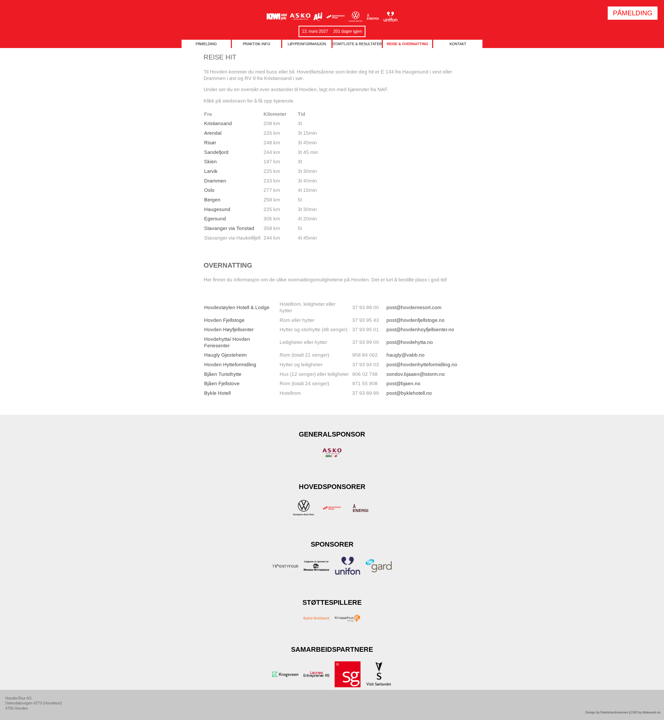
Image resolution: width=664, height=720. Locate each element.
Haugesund (217, 209)
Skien (210, 161)
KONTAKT (457, 44)
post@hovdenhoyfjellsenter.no (420, 329)
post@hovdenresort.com (413, 307)
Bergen (212, 199)
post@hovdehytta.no (409, 342)
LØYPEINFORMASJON (307, 44)
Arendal (213, 133)
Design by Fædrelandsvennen (606, 712)
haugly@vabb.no (405, 355)
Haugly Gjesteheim (225, 355)
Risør (210, 142)
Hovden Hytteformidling (230, 364)
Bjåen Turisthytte (222, 374)
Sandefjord (216, 152)
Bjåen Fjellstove (222, 383)
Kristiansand (218, 123)
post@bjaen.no (403, 383)
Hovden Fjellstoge (224, 320)
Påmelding (206, 44)
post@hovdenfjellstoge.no (415, 320)
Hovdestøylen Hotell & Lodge (236, 307)
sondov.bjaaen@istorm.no (415, 374)
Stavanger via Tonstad (229, 228)
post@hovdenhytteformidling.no (421, 364)
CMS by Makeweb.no (646, 712)
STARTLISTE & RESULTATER (357, 44)
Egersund (215, 218)
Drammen (215, 181)
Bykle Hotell (217, 393)
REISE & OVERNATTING (407, 44)
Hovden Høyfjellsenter (229, 329)
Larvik (211, 171)
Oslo (209, 190)
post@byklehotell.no (409, 393)
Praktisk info (256, 44)
